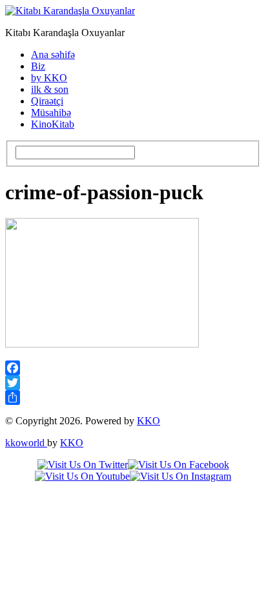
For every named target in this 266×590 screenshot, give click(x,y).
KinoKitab (52, 124)
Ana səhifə (53, 54)
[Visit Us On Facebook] (178, 464)
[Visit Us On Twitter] (82, 464)
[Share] (133, 397)
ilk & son (49, 89)
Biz (38, 66)
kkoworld (26, 442)
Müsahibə (51, 112)
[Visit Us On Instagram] (180, 476)
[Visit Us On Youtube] (82, 476)
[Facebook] (133, 367)
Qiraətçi (47, 100)
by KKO (49, 77)
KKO (148, 420)
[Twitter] (133, 382)
